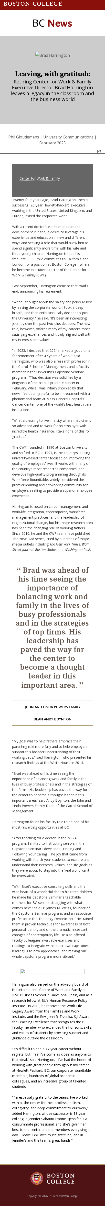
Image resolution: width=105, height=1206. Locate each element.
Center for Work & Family (40, 178)
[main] (52, 606)
